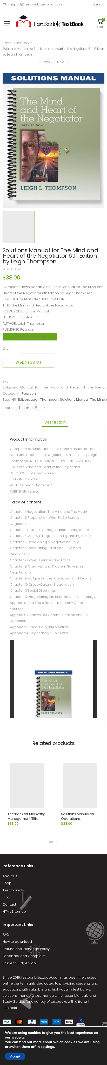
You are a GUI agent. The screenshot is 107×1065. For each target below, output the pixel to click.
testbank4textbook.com (41, 977)
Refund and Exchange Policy (26, 949)
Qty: (6, 348)
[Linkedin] (44, 407)
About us (10, 876)
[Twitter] (27, 407)
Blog (6, 897)
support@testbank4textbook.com (35, 4)
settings (47, 1046)
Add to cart (31, 362)
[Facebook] (19, 407)
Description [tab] (55, 422)
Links (96, 4)
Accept (15, 1056)
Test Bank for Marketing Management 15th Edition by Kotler (26, 818)
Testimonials (13, 890)
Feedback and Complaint (24, 956)
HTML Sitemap (14, 911)
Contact (9, 904)
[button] (51, 842)
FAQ (6, 934)
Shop (7, 883)
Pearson (23, 43)
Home (7, 43)
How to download (17, 941)
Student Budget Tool (20, 963)
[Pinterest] (35, 407)
